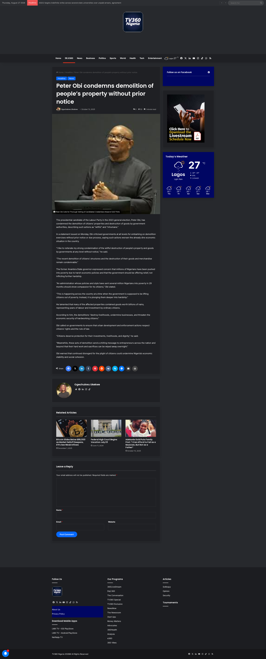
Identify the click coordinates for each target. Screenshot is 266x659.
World (123, 58)
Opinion (166, 591)
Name (59, 510)
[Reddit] (101, 368)
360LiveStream (114, 587)
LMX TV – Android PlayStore (64, 633)
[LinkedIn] (82, 368)
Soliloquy (167, 587)
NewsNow (111, 608)
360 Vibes (112, 643)
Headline (69, 72)
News (79, 58)
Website (111, 522)
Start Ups (111, 617)
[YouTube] (63, 602)
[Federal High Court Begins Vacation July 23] (106, 428)
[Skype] (115, 368)
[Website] (76, 389)
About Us (56, 609)
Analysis (111, 634)
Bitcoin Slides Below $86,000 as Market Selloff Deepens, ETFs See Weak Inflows (70, 442)
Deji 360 (111, 591)
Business (90, 58)
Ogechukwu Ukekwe (69, 109)
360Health (112, 630)
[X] (75, 368)
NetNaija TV (57, 637)
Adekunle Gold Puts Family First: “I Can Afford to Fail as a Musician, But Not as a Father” (141, 443)
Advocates (112, 625)
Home (58, 58)
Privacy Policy (58, 614)
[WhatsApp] (73, 602)
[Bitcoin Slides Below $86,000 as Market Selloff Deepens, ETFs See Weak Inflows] (71, 428)
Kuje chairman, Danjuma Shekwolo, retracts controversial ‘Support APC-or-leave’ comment (78, 3)
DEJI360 (69, 58)
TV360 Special (114, 600)
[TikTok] (89, 389)
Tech (142, 58)
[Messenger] (121, 368)
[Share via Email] (128, 368)
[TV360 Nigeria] (133, 22)
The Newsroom (114, 612)
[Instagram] (86, 389)
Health (133, 58)
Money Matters (114, 621)
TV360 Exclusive (114, 604)
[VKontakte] (108, 368)
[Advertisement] (133, 44)
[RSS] (77, 602)
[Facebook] (68, 368)
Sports (113, 58)
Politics (102, 58)
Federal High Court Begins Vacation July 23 (104, 441)
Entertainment (155, 58)
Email (59, 522)
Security (166, 595)
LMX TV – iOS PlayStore (62, 629)
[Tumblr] (88, 368)
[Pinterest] (95, 368)
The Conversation (115, 595)
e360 (109, 638)
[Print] (135, 368)
